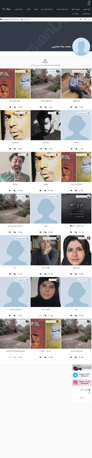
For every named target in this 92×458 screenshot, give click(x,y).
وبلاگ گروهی (19, 9)
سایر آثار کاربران (48, 9)
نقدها (36, 9)
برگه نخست (86, 9)
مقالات (28, 9)
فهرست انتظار (75, 9)
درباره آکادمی (86, 14)
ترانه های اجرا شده (62, 9)
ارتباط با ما (75, 14)
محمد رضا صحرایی (61, 46)
